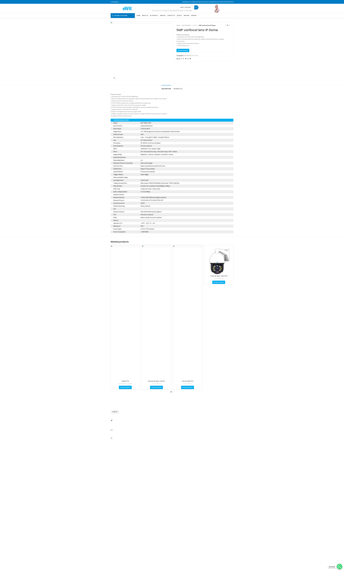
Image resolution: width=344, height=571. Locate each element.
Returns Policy (116, 525)
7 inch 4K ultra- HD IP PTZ (218, 276)
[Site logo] (127, 8)
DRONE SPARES (117, 504)
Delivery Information (118, 530)
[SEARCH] (196, 7)
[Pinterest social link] (186, 58)
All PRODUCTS (188, 55)
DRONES (115, 509)
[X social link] (183, 58)
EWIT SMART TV (117, 494)
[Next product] (229, 25)
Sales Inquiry (116, 555)
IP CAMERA (129, 383)
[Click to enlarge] (114, 78)
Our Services (116, 561)
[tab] (166, 88)
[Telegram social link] (190, 58)
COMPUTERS (116, 488)
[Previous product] (226, 25)
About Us (115, 550)
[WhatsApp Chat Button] (339, 566)
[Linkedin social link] (188, 58)
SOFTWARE (116, 499)
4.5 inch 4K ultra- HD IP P (156, 381)
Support (114, 566)
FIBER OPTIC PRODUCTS (120, 514)
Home (178, 25)
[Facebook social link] (181, 58)
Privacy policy (116, 540)
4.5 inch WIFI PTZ (187, 381)
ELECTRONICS (186, 25)
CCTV (195, 25)
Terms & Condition (117, 535)
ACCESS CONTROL (118, 478)
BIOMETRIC (116, 483)
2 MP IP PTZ (125, 381)
